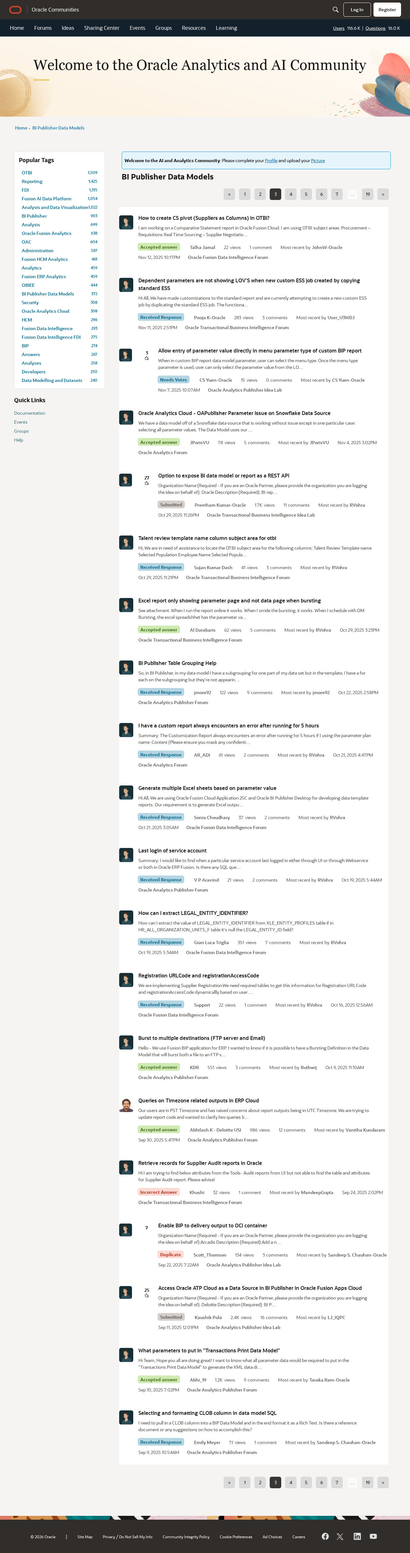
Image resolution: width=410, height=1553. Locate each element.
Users (339, 28)
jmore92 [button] (202, 692)
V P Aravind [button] (206, 880)
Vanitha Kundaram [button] (365, 1130)
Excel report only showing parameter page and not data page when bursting (229, 600)
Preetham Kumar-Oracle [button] (220, 505)
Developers (59, 372)
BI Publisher (59, 216)
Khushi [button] (197, 1192)
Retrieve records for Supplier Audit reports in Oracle (200, 1162)
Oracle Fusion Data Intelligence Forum (228, 257)
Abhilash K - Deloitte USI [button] (215, 1130)
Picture (318, 160)
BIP (59, 346)
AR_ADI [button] (202, 755)
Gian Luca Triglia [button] (211, 942)
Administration (59, 250)
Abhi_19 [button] (198, 1380)
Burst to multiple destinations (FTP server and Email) (201, 1037)
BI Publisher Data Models (59, 294)
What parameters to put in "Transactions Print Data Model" (209, 1350)
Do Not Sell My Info (135, 1536)
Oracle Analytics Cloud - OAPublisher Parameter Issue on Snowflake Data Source (234, 413)
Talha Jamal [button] (202, 247)
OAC (59, 242)
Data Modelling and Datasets (59, 380)
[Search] (336, 9)
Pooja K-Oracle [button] (210, 317)
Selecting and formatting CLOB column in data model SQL (207, 1412)
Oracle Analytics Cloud (59, 311)
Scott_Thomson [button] (209, 1255)
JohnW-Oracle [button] (327, 247)
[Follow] (341, 1536)
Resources (194, 27)
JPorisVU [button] (199, 442)
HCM (59, 320)
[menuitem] (357, 10)
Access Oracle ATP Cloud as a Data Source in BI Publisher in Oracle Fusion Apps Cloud (260, 1287)
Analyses (59, 363)
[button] (126, 222)
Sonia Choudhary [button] (212, 817)
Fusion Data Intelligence (59, 328)
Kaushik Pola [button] (208, 1317)
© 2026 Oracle (42, 1536)
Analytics (59, 268)
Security (59, 302)
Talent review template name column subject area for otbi (207, 538)
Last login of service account (172, 850)
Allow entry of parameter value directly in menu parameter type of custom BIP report (260, 350)
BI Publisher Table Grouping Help (177, 663)
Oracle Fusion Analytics (59, 233)
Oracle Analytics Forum (162, 452)
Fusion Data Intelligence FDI (59, 337)
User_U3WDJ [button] (341, 317)
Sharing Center (101, 27)
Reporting (59, 181)
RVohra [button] (357, 505)
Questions (375, 28)
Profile (271, 160)
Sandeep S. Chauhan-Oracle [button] (357, 1255)
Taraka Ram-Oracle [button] (329, 1380)
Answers (59, 354)
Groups (163, 27)
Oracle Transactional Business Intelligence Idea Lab (261, 515)
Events (137, 27)
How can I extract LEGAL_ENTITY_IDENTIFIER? (193, 912)
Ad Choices (272, 1536)
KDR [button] (194, 1067)
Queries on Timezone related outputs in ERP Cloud (198, 1100)
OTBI (59, 173)
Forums (43, 27)
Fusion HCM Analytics (59, 259)
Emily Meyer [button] (207, 1442)
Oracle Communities (55, 9)
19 (368, 194)
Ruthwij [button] (309, 1067)
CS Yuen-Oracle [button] (216, 380)
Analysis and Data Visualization (59, 207)
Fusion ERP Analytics (59, 276)
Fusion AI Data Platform (59, 198)
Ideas (68, 27)
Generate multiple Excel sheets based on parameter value (207, 788)
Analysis (59, 224)
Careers (298, 1536)
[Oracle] (325, 1536)
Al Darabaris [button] (203, 630)
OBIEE (59, 285)
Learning (226, 27)
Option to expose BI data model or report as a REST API (223, 475)
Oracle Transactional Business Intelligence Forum (237, 327)
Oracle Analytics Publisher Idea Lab (245, 390)
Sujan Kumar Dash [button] (213, 567)
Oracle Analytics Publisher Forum (173, 702)
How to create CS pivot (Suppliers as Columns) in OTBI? (204, 217)
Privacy (109, 1536)
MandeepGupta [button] (317, 1192)
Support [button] (202, 1005)
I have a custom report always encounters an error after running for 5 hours (228, 725)
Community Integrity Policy (186, 1536)
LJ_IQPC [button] (336, 1317)
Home (17, 27)
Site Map (85, 1536)
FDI (59, 190)
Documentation (29, 413)
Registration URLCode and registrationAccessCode (198, 975)
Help (18, 440)
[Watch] (373, 1536)
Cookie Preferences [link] (236, 1536)
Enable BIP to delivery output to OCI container (212, 1225)
